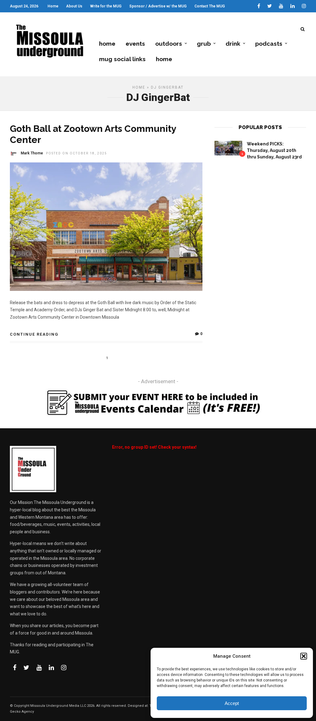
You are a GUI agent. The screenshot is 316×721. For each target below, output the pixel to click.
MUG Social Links (122, 59)
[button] (304, 656)
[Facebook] (14, 668)
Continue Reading (34, 334)
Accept (232, 703)
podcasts (268, 43)
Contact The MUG (209, 6)
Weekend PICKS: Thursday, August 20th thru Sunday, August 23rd (274, 150)
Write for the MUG (106, 6)
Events (135, 43)
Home (53, 6)
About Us (74, 6)
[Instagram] (304, 6)
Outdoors (168, 43)
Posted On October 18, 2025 (76, 153)
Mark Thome (32, 153)
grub (204, 43)
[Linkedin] (292, 6)
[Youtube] (281, 6)
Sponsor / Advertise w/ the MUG (158, 6)
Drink (233, 43)
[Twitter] (26, 668)
